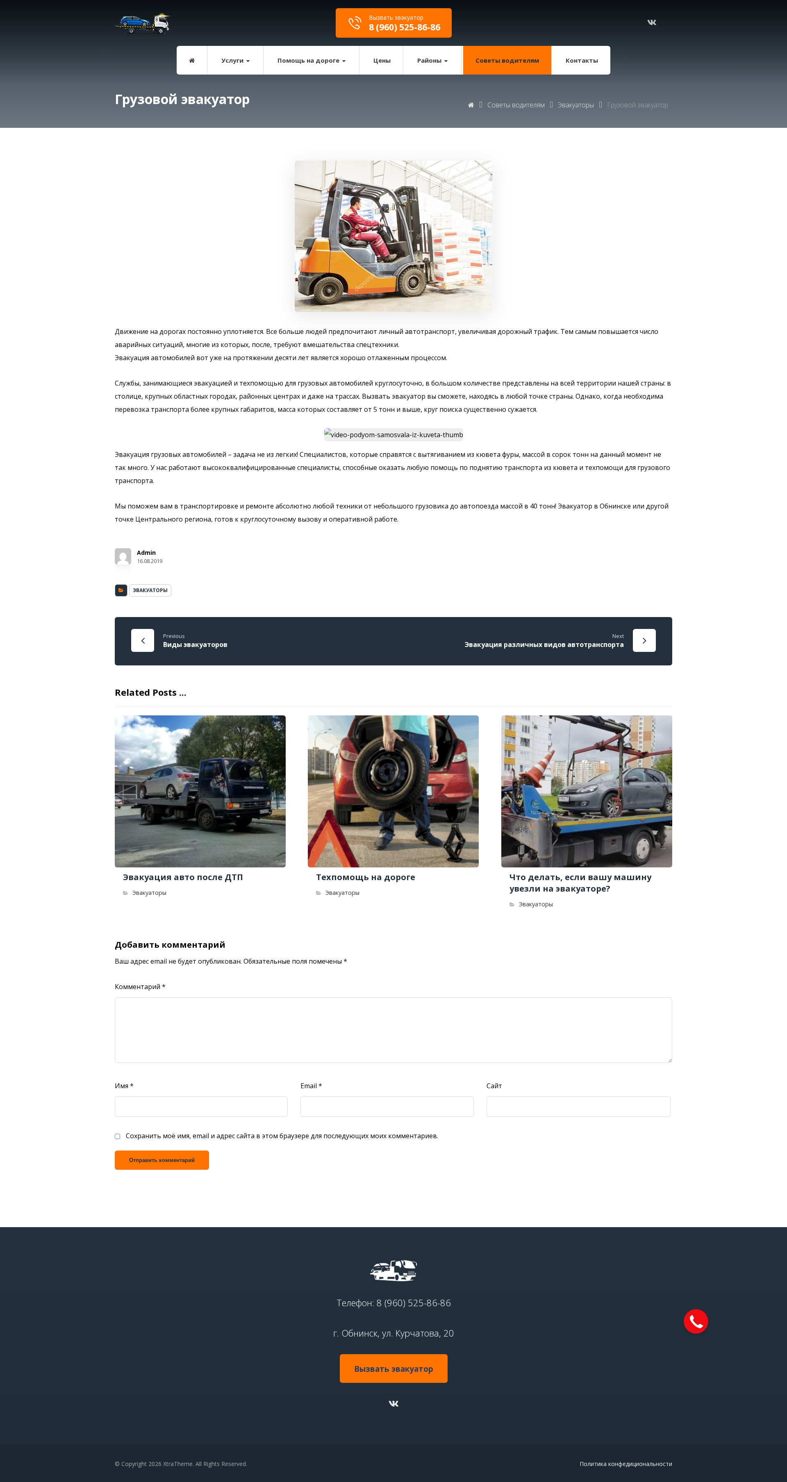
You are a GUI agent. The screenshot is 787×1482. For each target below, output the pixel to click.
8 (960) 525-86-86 (414, 1302)
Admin (146, 552)
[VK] (652, 22)
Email (311, 1085)
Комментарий (140, 986)
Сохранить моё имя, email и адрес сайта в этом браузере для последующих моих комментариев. (282, 1135)
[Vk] (393, 1403)
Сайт (494, 1085)
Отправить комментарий (162, 1160)
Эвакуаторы (150, 590)
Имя (124, 1085)
